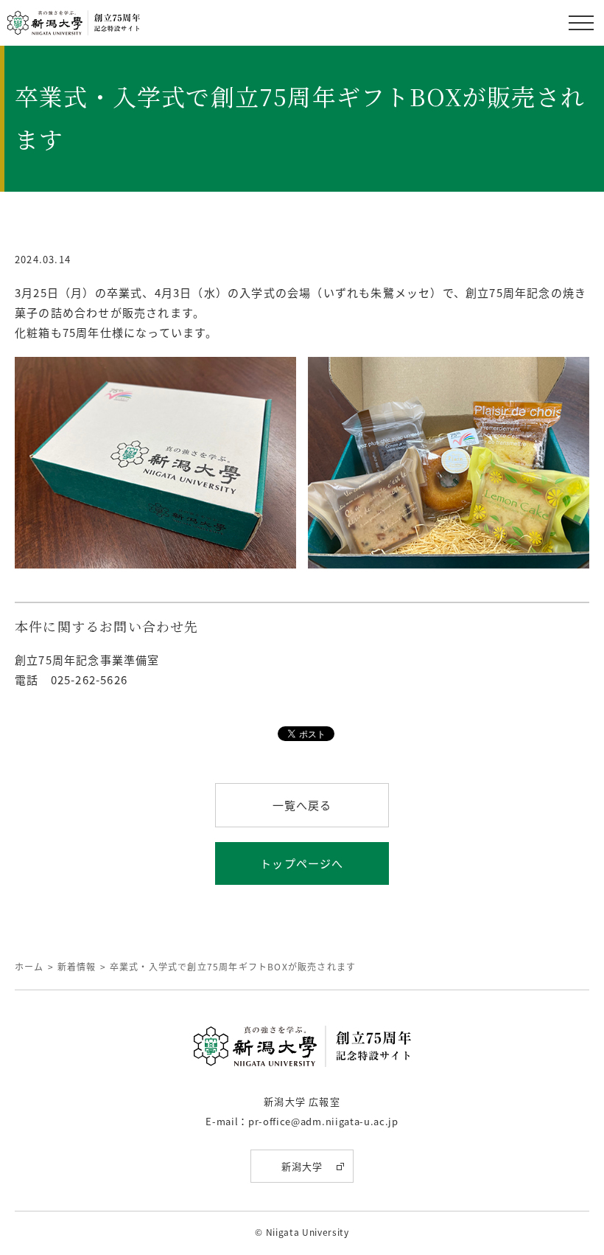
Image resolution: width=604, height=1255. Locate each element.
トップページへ (301, 863)
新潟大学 (302, 1166)
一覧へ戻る (302, 805)
